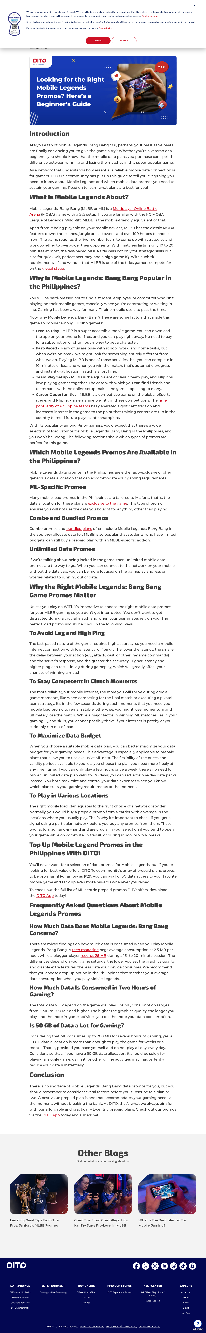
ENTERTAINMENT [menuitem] (53, 1285)
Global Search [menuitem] (152, 1300)
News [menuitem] (186, 1302)
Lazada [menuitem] (86, 1297)
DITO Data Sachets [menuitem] (20, 1297)
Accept (98, 40)
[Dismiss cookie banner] (194, 6)
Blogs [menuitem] (186, 1307)
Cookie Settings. (150, 15)
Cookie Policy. (105, 28)
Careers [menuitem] (186, 1297)
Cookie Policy (129, 1326)
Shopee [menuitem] (86, 1302)
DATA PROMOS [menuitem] (20, 1285)
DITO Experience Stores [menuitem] (119, 1292)
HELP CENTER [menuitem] (153, 1285)
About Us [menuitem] (185, 1292)
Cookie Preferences (149, 1326)
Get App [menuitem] (186, 1312)
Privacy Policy (113, 1326)
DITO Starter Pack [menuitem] (20, 1307)
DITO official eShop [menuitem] (86, 1292)
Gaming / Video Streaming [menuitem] (53, 1292)
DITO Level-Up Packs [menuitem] (20, 1292)
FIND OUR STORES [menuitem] (119, 1285)
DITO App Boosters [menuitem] (20, 1302)
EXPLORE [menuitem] (186, 1285)
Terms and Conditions (92, 1326)
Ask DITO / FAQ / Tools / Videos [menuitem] (153, 1294)
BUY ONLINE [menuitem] (86, 1285)
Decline (124, 40)
